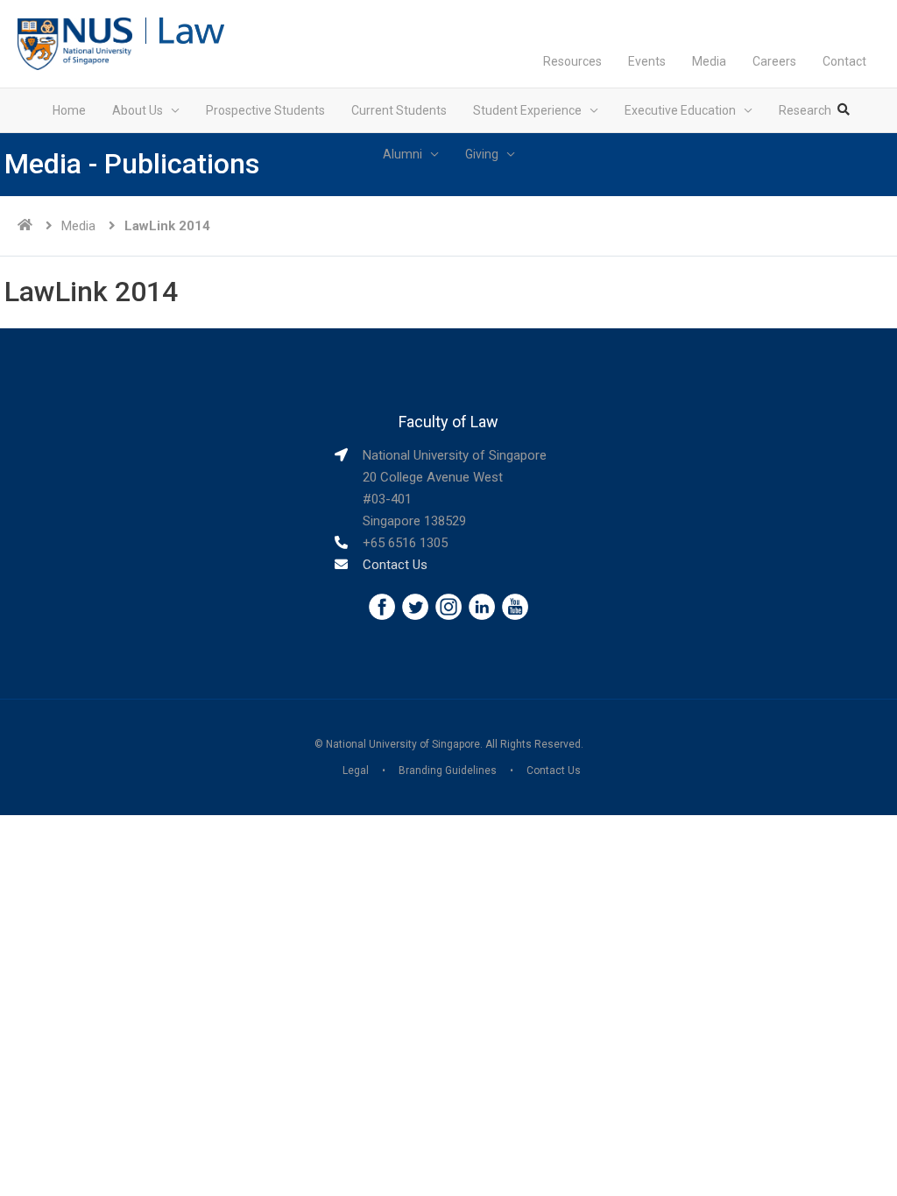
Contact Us (395, 565)
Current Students (399, 110)
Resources (572, 61)
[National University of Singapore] (75, 43)
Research (805, 110)
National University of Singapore (403, 744)
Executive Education (680, 110)
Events (647, 61)
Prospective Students (265, 110)
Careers (774, 61)
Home (69, 110)
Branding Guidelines (448, 770)
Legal (356, 770)
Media (709, 61)
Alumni (402, 154)
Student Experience (527, 110)
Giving (481, 154)
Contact (844, 61)
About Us (137, 110)
